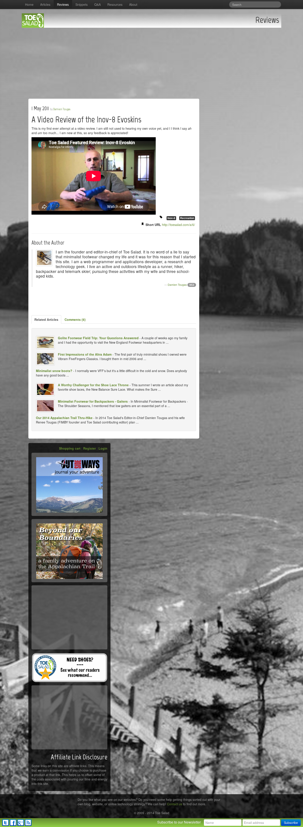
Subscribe (291, 822)
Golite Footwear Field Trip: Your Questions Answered (98, 338)
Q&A (97, 4)
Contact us (174, 804)
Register (89, 448)
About (133, 4)
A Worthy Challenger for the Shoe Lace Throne (93, 385)
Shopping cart (70, 448)
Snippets (81, 4)
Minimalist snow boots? (54, 370)
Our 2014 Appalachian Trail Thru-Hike (64, 417)
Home (29, 4)
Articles (45, 4)
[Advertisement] (151, 61)
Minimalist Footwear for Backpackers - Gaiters (93, 401)
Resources (114, 4)
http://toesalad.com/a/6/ (178, 224)
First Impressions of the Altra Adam (85, 354)
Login (102, 448)
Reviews (63, 4)
